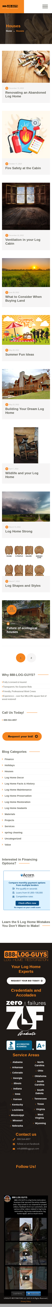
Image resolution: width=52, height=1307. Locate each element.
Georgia (17, 1078)
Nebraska (17, 1125)
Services (10, 826)
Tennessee (40, 1098)
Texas (40, 1104)
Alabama (18, 1062)
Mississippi (17, 1115)
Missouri (18, 1120)
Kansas (17, 1099)
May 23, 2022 (14, 404)
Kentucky (17, 1104)
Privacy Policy (26, 1301)
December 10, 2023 (16, 88)
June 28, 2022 (14, 292)
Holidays (10, 765)
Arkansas (17, 1067)
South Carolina (39, 1083)
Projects (9, 820)
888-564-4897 (23, 1139)
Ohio (40, 1070)
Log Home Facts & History (20, 783)
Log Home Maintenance (18, 789)
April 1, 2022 (13, 469)
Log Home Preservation (18, 796)
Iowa (17, 1094)
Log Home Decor (14, 777)
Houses (9, 771)
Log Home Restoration (17, 802)
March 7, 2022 (14, 581)
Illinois (17, 1083)
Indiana (17, 1088)
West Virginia (39, 1116)
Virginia (40, 1109)
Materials (10, 814)
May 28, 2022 (14, 350)
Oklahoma (40, 1076)
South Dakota (39, 1092)
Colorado (17, 1072)
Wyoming (40, 1123)
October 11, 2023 (15, 164)
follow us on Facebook (28, 1143)
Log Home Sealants (16, 808)
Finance (9, 759)
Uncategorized (13, 838)
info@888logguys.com (28, 1148)
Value (8, 844)
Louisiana (17, 1110)
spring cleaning (13, 832)
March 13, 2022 (15, 527)
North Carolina (39, 1064)
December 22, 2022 (16, 235)
